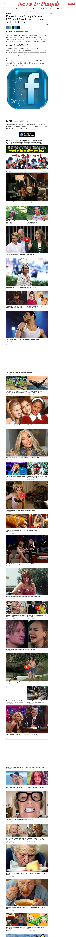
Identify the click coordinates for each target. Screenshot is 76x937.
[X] (13, 27)
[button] (9, 3)
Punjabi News (12, 11)
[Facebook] (7, 27)
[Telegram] (15, 27)
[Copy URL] (18, 27)
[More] (21, 27)
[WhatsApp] (10, 27)
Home (7, 11)
